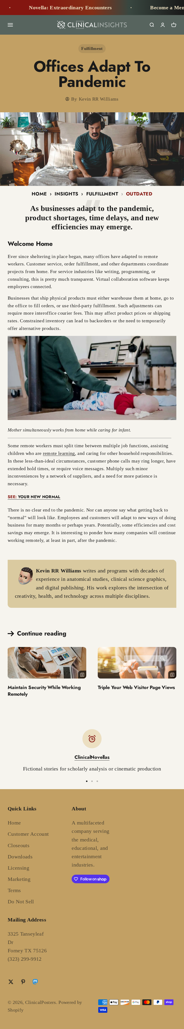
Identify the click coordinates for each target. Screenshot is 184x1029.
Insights (66, 193)
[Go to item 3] (97, 781)
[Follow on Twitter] (11, 982)
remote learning (59, 453)
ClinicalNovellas (92, 757)
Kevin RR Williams (99, 99)
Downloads (20, 857)
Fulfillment (92, 48)
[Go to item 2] (92, 781)
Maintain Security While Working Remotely (44, 691)
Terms (14, 890)
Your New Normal (34, 497)
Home (39, 193)
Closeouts (18, 845)
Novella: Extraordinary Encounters (52, 8)
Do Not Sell (21, 902)
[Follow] (35, 983)
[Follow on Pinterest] (23, 982)
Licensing (18, 868)
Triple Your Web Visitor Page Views (136, 687)
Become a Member (154, 8)
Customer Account (28, 834)
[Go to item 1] (86, 781)
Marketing (19, 879)
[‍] (47, 662)
